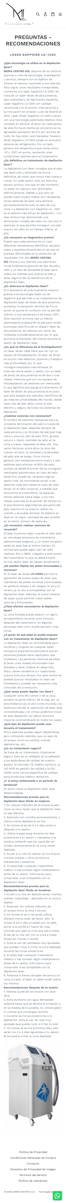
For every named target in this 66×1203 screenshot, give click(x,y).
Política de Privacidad (33, 1152)
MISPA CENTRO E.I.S (24, 1191)
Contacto (33, 1163)
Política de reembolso (33, 1180)
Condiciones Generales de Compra (33, 1157)
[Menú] (60, 14)
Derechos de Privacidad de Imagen (33, 1169)
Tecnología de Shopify (50, 1191)
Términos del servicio (33, 1175)
